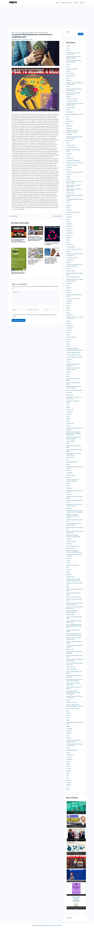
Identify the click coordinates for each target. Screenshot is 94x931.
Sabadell (68, 563)
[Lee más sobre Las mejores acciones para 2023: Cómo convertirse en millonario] (35, 253)
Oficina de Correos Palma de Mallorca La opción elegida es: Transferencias (73, 433)
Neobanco (68, 414)
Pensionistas (69, 472)
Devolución (69, 223)
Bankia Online (69, 121)
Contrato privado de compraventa (74, 172)
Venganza (68, 771)
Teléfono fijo (69, 731)
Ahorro (68, 48)
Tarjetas (68, 726)
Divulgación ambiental (65, 2)
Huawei (68, 312)
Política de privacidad (56, 925)
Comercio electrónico (71, 147)
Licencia (68, 361)
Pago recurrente (70, 457)
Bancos (68, 119)
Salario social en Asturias (72, 565)
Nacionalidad (69, 411)
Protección (69, 539)
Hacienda (68, 287)
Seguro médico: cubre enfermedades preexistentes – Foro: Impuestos (73, 692)
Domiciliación (69, 233)
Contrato (68, 169)
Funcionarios (69, 283)
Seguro (68, 586)
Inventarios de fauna (71, 337)
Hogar (67, 305)
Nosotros (82, 2)
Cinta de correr (70, 140)
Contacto (75, 2)
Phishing (68, 477)
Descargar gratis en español (73, 212)
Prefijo (67, 485)
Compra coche (69, 158)
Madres (68, 374)
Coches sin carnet (70, 145)
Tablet (67, 717)
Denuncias (68, 205)
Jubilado (68, 346)
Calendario (69, 128)
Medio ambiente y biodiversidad (74, 390)
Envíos (68, 242)
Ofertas (68, 425)
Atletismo (68, 96)
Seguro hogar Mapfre (71, 669)
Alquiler (68, 50)
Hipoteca (68, 292)
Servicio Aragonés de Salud (73, 708)
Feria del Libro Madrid (71, 257)
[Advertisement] (47, 15)
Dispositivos (69, 230)
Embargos (68, 237)
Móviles (68, 407)
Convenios (68, 174)
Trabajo (68, 748)
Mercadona (69, 392)
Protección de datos (71, 541)
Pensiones (68, 470)
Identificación (69, 314)
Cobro (67, 142)
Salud (67, 567)
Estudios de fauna (70, 247)
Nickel (67, 416)
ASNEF (68, 86)
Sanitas (68, 572)
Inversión (68, 339)
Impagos (68, 321)
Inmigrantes (69, 330)
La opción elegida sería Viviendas (74, 357)
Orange (68, 443)
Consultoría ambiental (71, 165)
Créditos (68, 179)
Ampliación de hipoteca (72, 68)
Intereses (68, 332)
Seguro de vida (70, 649)
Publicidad (68, 543)
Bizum (67, 123)
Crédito (68, 176)
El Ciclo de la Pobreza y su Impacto (52, 243)
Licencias (68, 371)
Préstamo (68, 494)
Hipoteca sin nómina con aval (73, 298)
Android (68, 71)
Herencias (68, 290)
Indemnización (69, 327)
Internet (68, 334)
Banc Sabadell (69, 112)
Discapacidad (69, 226)
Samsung (68, 569)
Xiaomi (68, 789)
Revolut (68, 560)
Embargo (68, 235)
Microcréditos (69, 395)
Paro (67, 459)
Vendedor (68, 768)
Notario (68, 421)
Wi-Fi (67, 787)
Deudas (68, 221)
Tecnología (69, 728)
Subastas (68, 713)
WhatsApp (68, 785)
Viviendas (68, 780)
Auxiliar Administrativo (71, 101)
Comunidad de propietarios (73, 160)
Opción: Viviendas (70, 441)
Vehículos (68, 766)
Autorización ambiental (72, 99)
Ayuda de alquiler (70, 107)
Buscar (68, 31)
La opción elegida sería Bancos (73, 354)
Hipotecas (68, 303)
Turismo (68, 761)
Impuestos (68, 323)
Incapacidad (69, 325)
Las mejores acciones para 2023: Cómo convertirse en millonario (34, 262)
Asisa (67, 78)
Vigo (67, 778)
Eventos (68, 251)
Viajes (67, 773)
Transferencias (69, 754)
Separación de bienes (71, 702)
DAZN (67, 203)
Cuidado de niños (70, 193)
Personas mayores (70, 475)
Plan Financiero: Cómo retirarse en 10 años (18, 272)
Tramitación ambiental (71, 750)
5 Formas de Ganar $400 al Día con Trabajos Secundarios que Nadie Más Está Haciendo (35, 238)
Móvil (67, 405)
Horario (68, 307)
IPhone (68, 344)
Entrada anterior (13, 216)
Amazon (68, 64)
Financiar (68, 262)
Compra (68, 156)
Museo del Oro (69, 409)
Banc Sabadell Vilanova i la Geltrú (74, 114)
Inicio (57, 2)
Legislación (69, 359)
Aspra (43, 925)
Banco (67, 116)
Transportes (69, 759)
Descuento (68, 214)
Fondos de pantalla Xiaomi (72, 277)
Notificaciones (69, 423)
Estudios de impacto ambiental (73, 249)
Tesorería (68, 738)
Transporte (69, 757)
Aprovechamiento (70, 73)
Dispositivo (69, 228)
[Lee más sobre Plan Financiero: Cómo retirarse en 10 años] (18, 259)
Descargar (68, 210)
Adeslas (68, 45)
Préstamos (68, 508)
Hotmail (68, 310)
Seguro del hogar (70, 667)
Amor (67, 66)
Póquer (68, 483)
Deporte (68, 207)
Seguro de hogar (70, 614)
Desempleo (69, 216)
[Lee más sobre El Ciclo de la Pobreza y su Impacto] (52, 233)
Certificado (69, 134)
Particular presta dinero (72, 462)
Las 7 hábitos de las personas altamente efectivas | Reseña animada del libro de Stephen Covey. (51, 260)
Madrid (68, 376)
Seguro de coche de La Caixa (73, 596)
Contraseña (69, 167)
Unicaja (68, 764)
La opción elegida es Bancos (73, 352)
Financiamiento (70, 260)
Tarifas (68, 720)
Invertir (68, 341)
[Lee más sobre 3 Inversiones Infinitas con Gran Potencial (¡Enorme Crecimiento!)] (18, 232)
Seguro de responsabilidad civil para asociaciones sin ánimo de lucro (74, 626)
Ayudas (68, 109)
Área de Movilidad (70, 75)
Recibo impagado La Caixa (72, 546)
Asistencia (68, 80)
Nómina (68, 418)
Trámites (68, 752)
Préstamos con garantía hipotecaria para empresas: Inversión (72, 516)
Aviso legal (69, 917)
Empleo (68, 240)
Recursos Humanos (71, 548)
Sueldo (68, 715)
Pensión (68, 464)
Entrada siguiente (57, 216)
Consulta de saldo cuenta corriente (74, 163)
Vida (67, 775)
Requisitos (68, 558)
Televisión (68, 733)
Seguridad (68, 574)
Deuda (67, 219)
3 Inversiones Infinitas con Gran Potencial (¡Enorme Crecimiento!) (18, 241)
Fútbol (67, 285)
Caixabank (68, 126)
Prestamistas (69, 488)
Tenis (67, 735)
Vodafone (68, 782)
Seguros (68, 700)
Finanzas (68, 268)
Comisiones (69, 153)
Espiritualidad (69, 244)
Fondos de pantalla (71, 270)
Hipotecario (69, 300)
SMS (67, 711)
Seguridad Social (70, 576)
